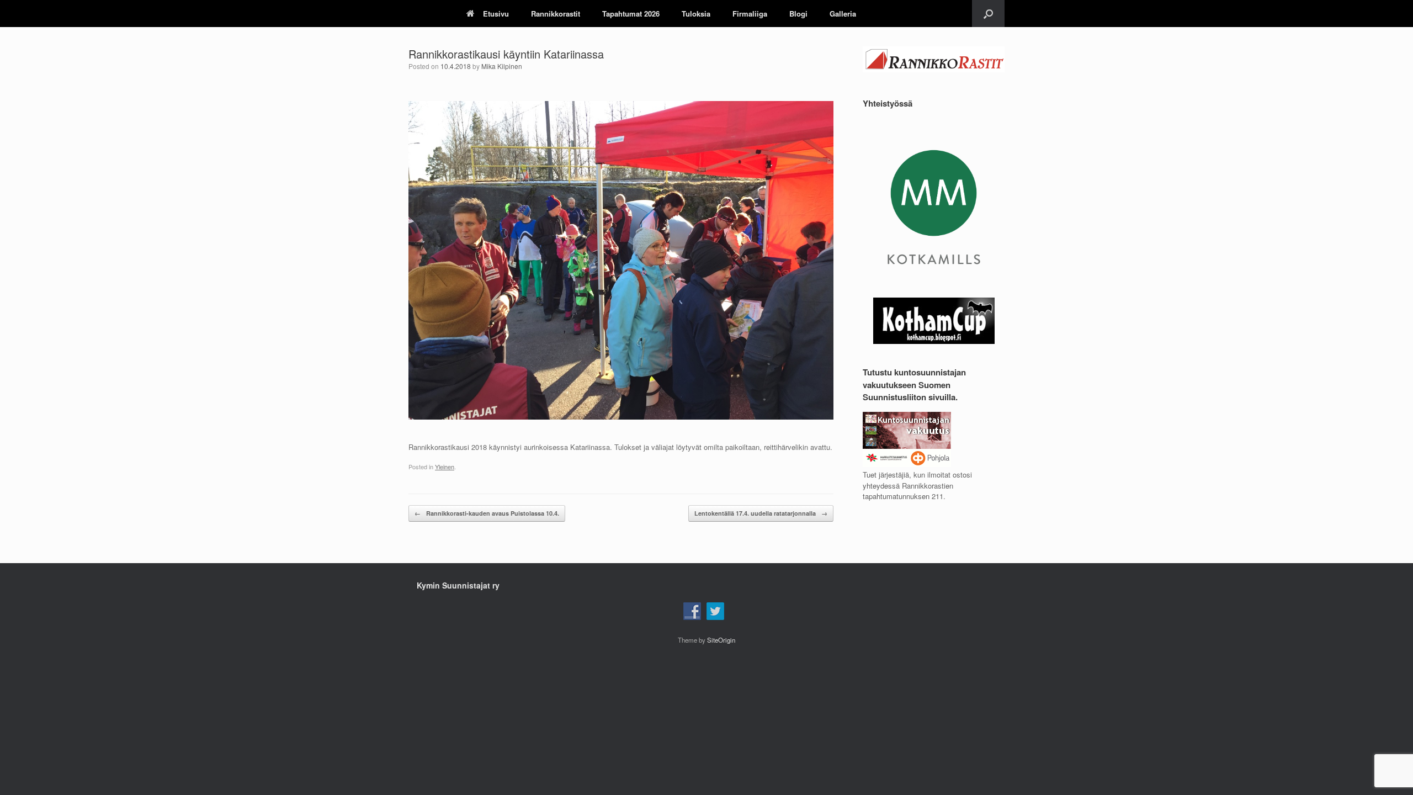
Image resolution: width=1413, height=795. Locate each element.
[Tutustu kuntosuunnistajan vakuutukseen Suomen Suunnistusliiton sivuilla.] (907, 464)
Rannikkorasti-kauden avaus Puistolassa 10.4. (487, 513)
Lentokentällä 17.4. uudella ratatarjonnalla (760, 513)
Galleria (843, 13)
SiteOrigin (721, 639)
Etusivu (496, 13)
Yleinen (444, 466)
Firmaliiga (749, 13)
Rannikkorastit (555, 13)
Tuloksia (696, 13)
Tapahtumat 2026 (631, 13)
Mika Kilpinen (501, 66)
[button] (988, 13)
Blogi (798, 13)
